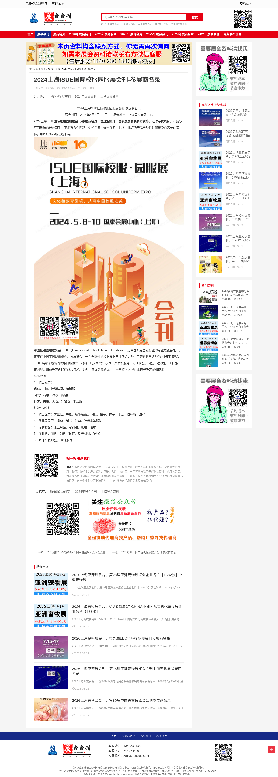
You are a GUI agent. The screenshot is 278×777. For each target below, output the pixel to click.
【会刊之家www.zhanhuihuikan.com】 (115, 774)
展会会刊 (43, 34)
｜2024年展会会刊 (84, 96)
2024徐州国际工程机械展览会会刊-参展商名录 (148, 552)
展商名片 (59, 34)
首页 (30, 34)
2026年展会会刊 (80, 34)
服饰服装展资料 (60, 491)
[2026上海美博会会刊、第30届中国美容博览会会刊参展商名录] (51, 719)
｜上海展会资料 (108, 96)
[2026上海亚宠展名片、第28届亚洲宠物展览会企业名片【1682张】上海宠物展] (51, 594)
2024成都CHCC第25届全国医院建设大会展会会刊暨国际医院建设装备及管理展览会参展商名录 (102, 552)
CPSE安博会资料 (110, 24)
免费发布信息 (232, 34)
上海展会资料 (110, 491)
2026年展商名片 (106, 34)
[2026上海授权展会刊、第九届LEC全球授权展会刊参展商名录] (51, 657)
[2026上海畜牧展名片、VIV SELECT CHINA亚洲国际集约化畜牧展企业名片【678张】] (51, 625)
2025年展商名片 (131, 34)
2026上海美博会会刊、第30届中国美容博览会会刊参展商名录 (121, 700)
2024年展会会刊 (209, 34)
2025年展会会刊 (157, 34)
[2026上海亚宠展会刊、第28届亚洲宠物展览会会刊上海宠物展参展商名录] (51, 688)
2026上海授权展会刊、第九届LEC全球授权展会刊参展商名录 (121, 638)
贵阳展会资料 (128, 24)
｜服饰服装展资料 (59, 96)
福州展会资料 (145, 24)
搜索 (195, 17)
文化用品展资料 (179, 24)
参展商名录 (128, 736)
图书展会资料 (161, 24)
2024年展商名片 (183, 34)
